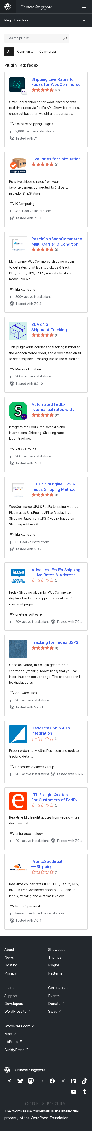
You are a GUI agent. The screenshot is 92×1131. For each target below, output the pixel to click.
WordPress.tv (17, 1011)
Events (54, 996)
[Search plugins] (65, 38)
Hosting (10, 965)
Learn (9, 987)
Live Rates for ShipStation (56, 159)
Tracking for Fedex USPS (54, 642)
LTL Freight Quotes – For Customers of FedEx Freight (54, 797)
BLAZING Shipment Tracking (49, 327)
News (9, 957)
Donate (56, 1003)
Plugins (54, 965)
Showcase (56, 949)
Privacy (10, 973)
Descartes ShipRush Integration (50, 730)
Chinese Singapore (30, 1070)
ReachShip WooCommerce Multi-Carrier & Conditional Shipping (56, 242)
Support (10, 996)
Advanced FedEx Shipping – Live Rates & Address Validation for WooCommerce (55, 572)
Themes (54, 957)
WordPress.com (19, 1026)
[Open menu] (85, 6)
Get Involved (59, 987)
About (9, 949)
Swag (55, 1011)
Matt (10, 1034)
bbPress (13, 1041)
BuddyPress (16, 1050)
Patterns (55, 973)
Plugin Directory (16, 20)
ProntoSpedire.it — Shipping (47, 864)
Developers (13, 1003)
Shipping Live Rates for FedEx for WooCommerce (56, 82)
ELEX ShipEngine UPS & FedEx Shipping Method (53, 487)
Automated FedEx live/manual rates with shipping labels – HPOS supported (53, 407)
